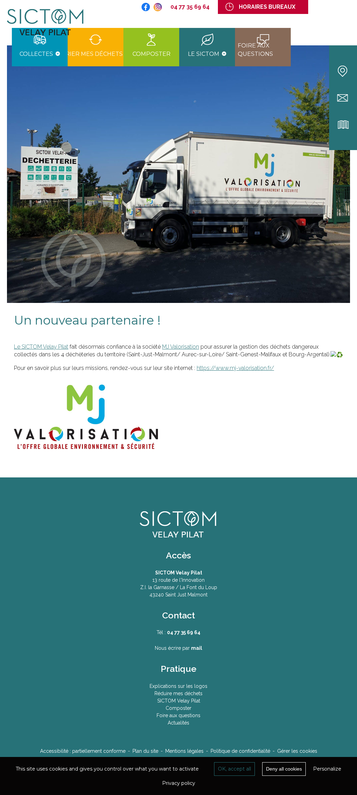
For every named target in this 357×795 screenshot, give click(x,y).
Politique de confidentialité (240, 751)
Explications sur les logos (178, 686)
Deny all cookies (284, 769)
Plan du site (145, 751)
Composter (178, 708)
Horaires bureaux (267, 6)
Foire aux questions (178, 715)
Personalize (327, 769)
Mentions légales (184, 751)
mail (196, 648)
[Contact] (343, 98)
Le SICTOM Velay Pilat (41, 346)
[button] (40, 47)
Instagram (157, 7)
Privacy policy (178, 783)
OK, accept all (234, 769)
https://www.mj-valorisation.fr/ (235, 368)
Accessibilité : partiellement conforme (83, 751)
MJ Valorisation (180, 346)
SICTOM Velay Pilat (50, 23)
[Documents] (343, 125)
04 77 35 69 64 (190, 6)
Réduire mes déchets (178, 693)
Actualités (178, 723)
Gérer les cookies (297, 751)
